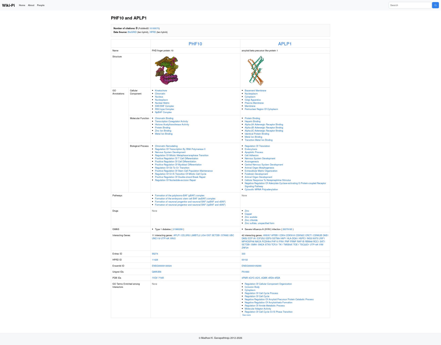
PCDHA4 (266, 241)
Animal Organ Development (258, 177)
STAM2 (225, 235)
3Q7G (251, 277)
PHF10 (195, 43)
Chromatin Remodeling (166, 146)
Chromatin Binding (164, 118)
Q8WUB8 (156, 271)
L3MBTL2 (195, 235)
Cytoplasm (250, 96)
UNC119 (156, 238)
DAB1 (326, 235)
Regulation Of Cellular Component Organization (268, 283)
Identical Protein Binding (257, 133)
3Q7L (257, 277)
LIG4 (203, 235)
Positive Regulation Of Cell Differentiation (175, 161)
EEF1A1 (252, 238)
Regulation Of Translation (257, 146)
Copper (248, 213)
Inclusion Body (252, 286)
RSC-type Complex (164, 109)
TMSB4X (288, 244)
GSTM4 (276, 238)
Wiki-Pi (8, 5)
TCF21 (274, 244)
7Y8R (161, 277)
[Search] (435, 5)
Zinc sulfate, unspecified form (259, 223)
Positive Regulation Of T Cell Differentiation (176, 158)
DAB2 (244, 238)
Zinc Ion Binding (163, 130)
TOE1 (296, 244)
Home (22, 5)
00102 (245, 259)
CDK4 (282, 235)
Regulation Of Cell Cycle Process (261, 293)
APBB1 (275, 235)
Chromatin (160, 93)
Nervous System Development (170, 152)
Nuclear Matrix (162, 102)
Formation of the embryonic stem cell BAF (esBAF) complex (185, 198)
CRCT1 (308, 235)
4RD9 (271, 277)
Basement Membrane (255, 90)
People (40, 5)
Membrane (250, 106)
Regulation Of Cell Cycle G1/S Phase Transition (269, 311)
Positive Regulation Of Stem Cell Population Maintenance (184, 170)
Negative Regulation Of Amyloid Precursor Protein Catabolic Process (279, 299)
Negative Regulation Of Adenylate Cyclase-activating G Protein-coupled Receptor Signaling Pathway (285, 184)
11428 (155, 259)
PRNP (293, 241)
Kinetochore (161, 90)
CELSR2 (185, 235)
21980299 (178, 229)
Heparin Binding (252, 121)
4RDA (277, 277)
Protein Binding (162, 127)
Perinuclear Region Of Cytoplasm (261, 109)
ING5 (309, 238)
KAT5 (315, 238)
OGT (208, 235)
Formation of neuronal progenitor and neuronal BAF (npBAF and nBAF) (190, 201)
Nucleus (159, 96)
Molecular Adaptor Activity (258, 308)
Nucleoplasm (161, 99)
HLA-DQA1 (292, 238)
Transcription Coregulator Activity (171, 121)
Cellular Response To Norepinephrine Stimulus (268, 180)
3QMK (264, 277)
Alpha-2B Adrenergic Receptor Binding (264, 127)
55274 (155, 253)
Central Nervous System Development (264, 164)
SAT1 (322, 241)
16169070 (154, 28)
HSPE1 (302, 238)
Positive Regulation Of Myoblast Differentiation (178, 164)
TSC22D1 (304, 244)
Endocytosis (251, 149)
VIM (321, 244)
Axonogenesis (252, 161)
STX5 (268, 244)
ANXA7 (267, 235)
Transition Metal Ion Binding (259, 139)
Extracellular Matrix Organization (261, 170)
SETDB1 (216, 235)
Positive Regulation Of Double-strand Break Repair (180, 177)
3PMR (245, 277)
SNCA (261, 244)
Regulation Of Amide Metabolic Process (265, 305)
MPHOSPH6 (248, 241)
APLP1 (285, 43)
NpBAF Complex (163, 112)
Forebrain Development (256, 173)
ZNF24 (245, 247)
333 (243, 253)
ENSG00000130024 (162, 265)
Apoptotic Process (254, 152)
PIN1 (281, 241)
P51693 (245, 271)
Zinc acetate (251, 217)
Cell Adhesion (252, 155)
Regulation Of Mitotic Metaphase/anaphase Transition (181, 155)
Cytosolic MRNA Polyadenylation (261, 189)
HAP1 (283, 238)
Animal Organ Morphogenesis (259, 167)
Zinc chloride (251, 220)
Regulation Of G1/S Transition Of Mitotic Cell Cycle (180, 173)
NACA (258, 241)
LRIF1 (322, 238)
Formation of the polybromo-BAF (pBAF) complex (179, 195)
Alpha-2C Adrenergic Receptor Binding (264, 130)
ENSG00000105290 (251, 265)
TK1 (281, 244)
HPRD (153, 32)
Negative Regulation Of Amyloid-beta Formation (268, 302)
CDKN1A (290, 235)
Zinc (247, 210)
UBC (231, 235)
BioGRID (132, 32)
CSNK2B (317, 235)
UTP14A (165, 238)
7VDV (155, 277)
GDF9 (268, 238)
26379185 (287, 229)
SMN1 (254, 244)
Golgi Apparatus (253, 99)
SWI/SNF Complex (164, 106)
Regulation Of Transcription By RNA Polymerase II (180, 149)
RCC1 (316, 241)
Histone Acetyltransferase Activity (172, 124)
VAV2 (173, 238)
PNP (287, 241)
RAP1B (300, 241)
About (31, 5)
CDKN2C (300, 235)
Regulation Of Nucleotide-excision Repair (175, 180)
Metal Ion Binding (163, 133)
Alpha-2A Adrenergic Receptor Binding (264, 124)
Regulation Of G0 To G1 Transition (172, 167)
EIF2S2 (261, 238)
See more (246, 314)
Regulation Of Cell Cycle (257, 296)
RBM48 (308, 241)
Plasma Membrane (254, 102)
